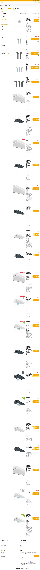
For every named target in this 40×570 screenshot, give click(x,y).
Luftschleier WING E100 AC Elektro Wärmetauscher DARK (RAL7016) (29, 253)
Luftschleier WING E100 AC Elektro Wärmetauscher (29, 231)
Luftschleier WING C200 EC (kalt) (28, 185)
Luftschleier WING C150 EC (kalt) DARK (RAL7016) (28, 162)
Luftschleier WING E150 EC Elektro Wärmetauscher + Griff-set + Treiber (29, 491)
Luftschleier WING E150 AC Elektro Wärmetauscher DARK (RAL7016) (29, 446)
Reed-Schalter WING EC (28, 16)
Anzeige (35, 13)
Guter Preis (4, 19)
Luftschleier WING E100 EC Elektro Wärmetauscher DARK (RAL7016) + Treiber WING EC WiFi (29, 400)
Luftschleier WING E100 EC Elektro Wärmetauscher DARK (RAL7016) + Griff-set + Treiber (29, 374)
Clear (9, 8)
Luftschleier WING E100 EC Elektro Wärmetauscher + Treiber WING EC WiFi (29, 323)
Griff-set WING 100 (27, 36)
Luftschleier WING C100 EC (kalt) (28, 93)
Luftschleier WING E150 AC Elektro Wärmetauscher (29, 425)
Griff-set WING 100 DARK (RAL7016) (28, 50)
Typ (2, 11)
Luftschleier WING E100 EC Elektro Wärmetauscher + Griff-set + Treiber (29, 298)
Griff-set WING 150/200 (27, 64)
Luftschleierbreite (5, 24)
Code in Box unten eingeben (23, 560)
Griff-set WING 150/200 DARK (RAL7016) (28, 79)
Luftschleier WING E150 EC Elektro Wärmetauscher (29, 467)
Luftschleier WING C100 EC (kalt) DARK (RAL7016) (28, 117)
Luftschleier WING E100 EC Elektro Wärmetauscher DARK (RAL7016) (29, 348)
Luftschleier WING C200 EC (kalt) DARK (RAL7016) (28, 208)
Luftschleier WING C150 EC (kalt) (28, 140)
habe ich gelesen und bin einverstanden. (28, 564)
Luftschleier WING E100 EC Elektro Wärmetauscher (29, 274)
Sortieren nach (22, 13)
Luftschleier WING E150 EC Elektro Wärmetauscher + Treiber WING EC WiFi (29, 516)
